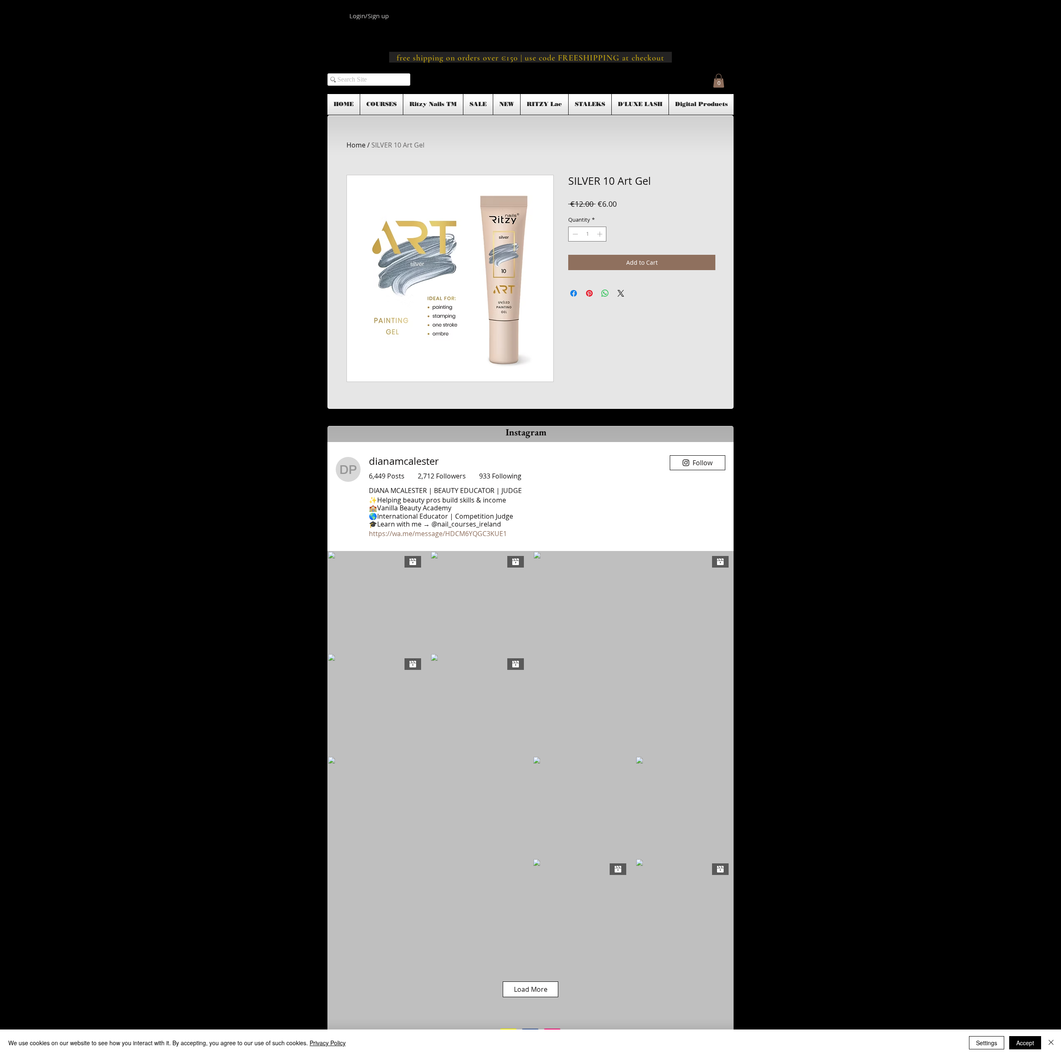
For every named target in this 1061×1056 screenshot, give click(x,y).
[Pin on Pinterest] (589, 293)
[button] (718, 80)
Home (356, 145)
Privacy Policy (328, 1043)
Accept (1025, 1043)
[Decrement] (574, 234)
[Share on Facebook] (574, 293)
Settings (986, 1043)
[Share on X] (621, 293)
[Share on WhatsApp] (605, 293)
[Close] (1051, 1042)
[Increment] (601, 234)
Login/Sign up (369, 15)
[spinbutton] (587, 234)
